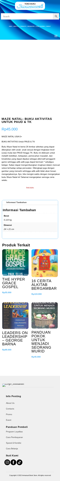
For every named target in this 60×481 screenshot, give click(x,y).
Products (23, 26)
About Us (16, 26)
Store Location (40, 26)
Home (10, 26)
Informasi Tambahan (16, 202)
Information (31, 26)
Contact (48, 26)
